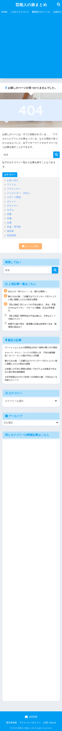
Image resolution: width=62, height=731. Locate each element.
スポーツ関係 (14, 197)
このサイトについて (20, 12)
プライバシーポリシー (30, 722)
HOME (4, 12)
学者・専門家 (14, 227)
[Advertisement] (31, 47)
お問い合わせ (49, 722)
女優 (9, 222)
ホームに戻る (32, 246)
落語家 (10, 231)
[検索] (56, 154)
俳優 (9, 214)
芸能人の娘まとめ (31, 4)
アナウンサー (14, 189)
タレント (11, 201)
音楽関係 (11, 235)
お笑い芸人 (12, 180)
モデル (10, 210)
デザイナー (12, 206)
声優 (9, 218)
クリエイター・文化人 (18, 193)
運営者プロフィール (41, 12)
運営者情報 (11, 722)
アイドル (11, 184)
